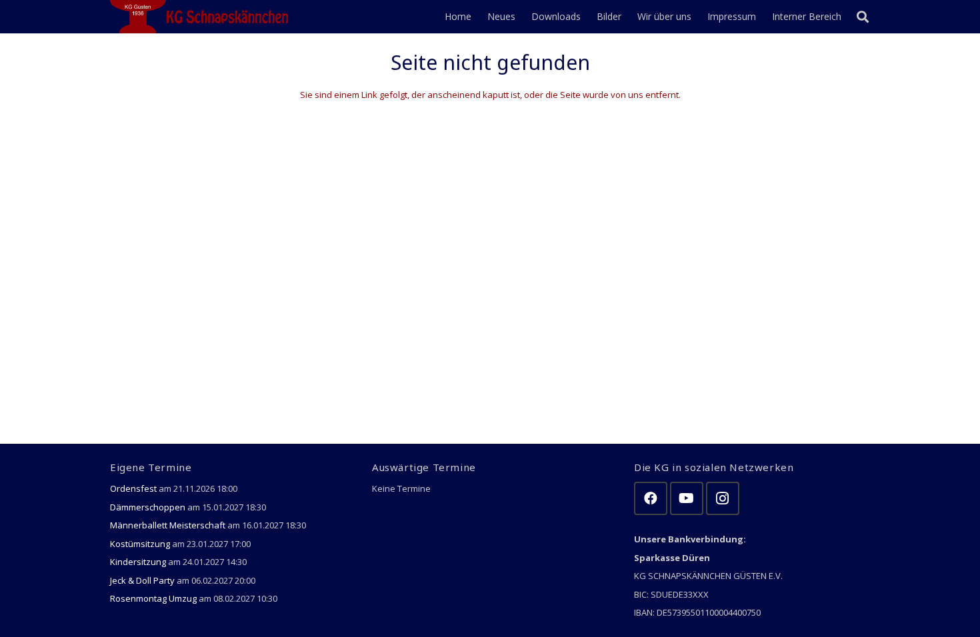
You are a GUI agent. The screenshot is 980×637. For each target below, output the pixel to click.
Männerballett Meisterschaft (167, 525)
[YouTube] (686, 498)
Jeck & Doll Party (142, 580)
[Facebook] (650, 498)
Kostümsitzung (140, 544)
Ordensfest (133, 488)
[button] (862, 16)
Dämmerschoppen (147, 507)
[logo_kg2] (201, 16)
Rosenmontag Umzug (153, 598)
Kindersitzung (138, 562)
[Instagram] (722, 498)
